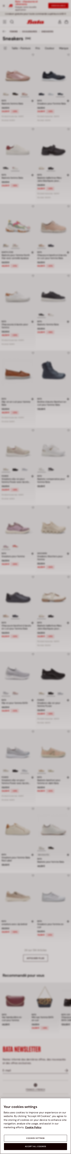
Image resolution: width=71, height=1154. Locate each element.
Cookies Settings (35, 1138)
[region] (35, 1126)
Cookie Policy (33, 1127)
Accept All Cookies (35, 1146)
